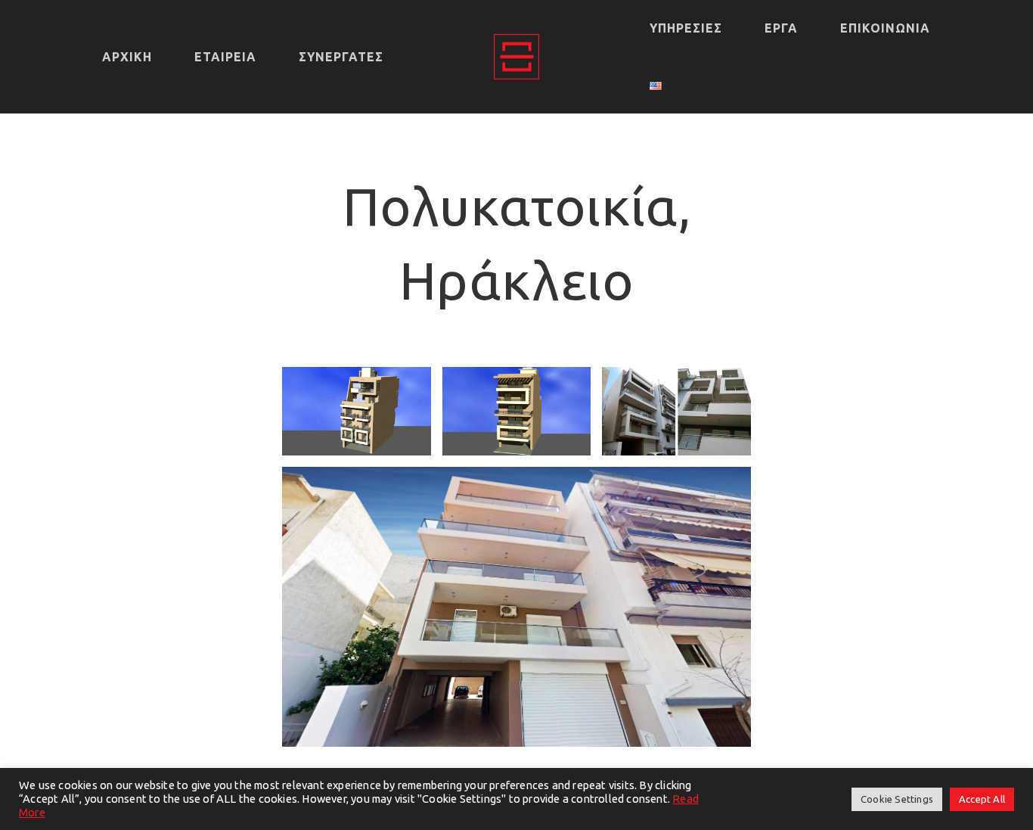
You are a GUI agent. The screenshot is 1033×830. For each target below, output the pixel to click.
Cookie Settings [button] (897, 799)
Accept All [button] (982, 799)
